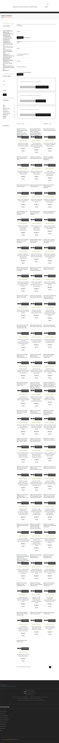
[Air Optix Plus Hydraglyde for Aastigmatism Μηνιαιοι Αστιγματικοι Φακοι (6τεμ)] (50, 297)
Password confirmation (21, 66)
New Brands (2, 728)
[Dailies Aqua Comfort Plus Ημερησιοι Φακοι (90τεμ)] (50, 268)
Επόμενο (55, 667)
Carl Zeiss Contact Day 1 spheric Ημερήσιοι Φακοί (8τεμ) (36, 173)
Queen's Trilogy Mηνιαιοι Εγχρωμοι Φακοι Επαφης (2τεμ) (49, 398)
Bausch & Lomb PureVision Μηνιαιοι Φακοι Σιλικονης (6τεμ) (50, 482)
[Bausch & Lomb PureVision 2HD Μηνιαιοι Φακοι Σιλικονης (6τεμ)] (23, 526)
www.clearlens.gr (29, 694)
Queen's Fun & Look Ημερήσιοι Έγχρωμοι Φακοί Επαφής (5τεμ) (23, 145)
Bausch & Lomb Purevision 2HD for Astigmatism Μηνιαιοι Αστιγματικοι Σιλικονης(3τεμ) (49, 512)
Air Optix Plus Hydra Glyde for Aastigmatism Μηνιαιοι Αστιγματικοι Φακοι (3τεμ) (23, 342)
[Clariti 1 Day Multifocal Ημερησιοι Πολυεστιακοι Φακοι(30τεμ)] (50, 158)
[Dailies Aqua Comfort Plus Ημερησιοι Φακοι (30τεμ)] (23, 296)
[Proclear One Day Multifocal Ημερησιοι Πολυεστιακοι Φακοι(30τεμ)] (23, 241)
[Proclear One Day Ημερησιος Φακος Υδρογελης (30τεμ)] (36, 613)
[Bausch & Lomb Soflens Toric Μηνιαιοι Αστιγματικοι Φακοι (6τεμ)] (23, 412)
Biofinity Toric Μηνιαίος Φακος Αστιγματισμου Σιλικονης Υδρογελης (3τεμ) (36, 600)
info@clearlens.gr (31, 693)
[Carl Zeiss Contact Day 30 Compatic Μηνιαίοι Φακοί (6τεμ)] (50, 129)
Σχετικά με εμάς (3, 711)
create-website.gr (9, 739)
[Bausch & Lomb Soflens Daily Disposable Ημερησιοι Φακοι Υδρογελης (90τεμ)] (23, 440)
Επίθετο (18, 48)
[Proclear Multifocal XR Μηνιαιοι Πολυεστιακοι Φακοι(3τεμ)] (36, 213)
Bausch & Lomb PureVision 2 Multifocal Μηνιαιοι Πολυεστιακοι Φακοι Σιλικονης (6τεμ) (23, 512)
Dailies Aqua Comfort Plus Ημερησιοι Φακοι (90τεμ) (49, 283)
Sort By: (18, 123)
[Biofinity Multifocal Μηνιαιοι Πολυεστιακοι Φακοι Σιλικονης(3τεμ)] (36, 241)
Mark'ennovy (5, 114)
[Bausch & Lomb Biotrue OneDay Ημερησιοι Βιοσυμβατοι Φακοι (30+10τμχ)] (23, 558)
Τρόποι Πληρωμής (4, 715)
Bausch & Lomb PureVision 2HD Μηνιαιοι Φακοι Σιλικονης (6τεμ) (23, 540)
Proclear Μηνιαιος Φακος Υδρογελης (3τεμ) (50, 628)
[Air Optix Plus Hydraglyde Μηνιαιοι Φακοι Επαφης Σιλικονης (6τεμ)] (50, 356)
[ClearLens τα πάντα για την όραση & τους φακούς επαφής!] (25, 6)
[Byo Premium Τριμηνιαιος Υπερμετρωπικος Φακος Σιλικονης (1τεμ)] (50, 584)
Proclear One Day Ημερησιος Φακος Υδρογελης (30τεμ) (36, 628)
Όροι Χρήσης (2, 724)
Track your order (3, 721)
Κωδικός (19, 31)
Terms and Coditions (27, 72)
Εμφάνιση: (46, 123)
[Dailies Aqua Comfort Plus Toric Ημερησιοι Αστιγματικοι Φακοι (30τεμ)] (23, 269)
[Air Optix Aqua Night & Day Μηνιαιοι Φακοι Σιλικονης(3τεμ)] (50, 326)
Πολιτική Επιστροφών (4, 719)
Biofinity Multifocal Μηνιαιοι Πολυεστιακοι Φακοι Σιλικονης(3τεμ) (36, 255)
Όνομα (18, 42)
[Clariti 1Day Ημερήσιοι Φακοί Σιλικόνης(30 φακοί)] (36, 185)
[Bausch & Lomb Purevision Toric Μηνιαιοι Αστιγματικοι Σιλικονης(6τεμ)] (23, 468)
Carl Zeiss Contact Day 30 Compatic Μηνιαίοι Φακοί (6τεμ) (50, 145)
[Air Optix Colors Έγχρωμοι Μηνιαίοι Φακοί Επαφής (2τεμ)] (36, 296)
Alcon (4, 105)
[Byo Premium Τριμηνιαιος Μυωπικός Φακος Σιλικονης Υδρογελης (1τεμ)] (23, 614)
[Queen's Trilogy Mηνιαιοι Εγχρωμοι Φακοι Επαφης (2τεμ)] (50, 384)
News (1, 730)
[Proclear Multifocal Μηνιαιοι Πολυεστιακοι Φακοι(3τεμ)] (50, 212)
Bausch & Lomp (6, 108)
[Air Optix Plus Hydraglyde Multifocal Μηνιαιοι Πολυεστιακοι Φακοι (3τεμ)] (23, 356)
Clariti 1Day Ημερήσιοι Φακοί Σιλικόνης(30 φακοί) (36, 201)
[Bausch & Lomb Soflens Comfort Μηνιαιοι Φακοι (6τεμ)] (50, 439)
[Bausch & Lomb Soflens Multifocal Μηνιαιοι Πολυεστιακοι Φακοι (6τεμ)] (36, 412)
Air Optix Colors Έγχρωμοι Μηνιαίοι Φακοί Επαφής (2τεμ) (36, 311)
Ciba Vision (5, 110)
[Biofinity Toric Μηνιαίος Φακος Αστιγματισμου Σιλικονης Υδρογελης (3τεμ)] (36, 584)
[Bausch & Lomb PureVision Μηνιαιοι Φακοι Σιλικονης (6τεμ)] (50, 467)
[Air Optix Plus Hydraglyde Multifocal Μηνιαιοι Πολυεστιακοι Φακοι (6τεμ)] (36, 356)
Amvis (4, 106)
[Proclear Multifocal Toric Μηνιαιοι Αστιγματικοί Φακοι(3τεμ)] (23, 213)
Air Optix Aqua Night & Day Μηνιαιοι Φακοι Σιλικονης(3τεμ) (50, 341)
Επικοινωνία (2, 713)
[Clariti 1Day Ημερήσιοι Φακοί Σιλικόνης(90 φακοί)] (23, 185)
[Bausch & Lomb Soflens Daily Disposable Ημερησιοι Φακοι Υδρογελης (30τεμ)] (36, 440)
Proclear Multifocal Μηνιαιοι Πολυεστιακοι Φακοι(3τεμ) (50, 227)
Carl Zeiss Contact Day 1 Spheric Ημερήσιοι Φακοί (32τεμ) (23, 173)
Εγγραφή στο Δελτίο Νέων (23, 54)
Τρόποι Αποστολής (4, 717)
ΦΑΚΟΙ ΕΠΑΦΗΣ (23, 140)
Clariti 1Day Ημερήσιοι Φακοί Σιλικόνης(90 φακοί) (23, 201)
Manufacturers (3, 726)
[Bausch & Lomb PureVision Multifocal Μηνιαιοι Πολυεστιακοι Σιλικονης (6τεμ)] (36, 468)
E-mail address (20, 25)
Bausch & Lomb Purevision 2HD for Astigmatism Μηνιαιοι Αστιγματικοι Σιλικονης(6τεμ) (36, 512)
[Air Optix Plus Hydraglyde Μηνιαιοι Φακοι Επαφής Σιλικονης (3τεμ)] (23, 384)
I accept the (24, 72)
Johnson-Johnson (6, 113)
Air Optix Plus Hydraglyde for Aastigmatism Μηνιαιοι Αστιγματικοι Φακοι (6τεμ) (50, 313)
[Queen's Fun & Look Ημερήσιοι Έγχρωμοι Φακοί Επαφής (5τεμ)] (23, 132)
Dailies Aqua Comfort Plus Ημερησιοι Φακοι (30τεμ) (23, 311)
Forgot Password (27, 37)
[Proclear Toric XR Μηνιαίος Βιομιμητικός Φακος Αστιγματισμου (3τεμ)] (36, 556)
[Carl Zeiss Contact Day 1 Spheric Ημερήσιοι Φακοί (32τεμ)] (23, 158)
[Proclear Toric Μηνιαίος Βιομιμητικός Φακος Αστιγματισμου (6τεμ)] (50, 556)
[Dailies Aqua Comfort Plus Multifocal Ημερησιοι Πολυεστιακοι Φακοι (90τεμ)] (36, 269)
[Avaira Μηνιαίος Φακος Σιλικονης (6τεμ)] (23, 641)
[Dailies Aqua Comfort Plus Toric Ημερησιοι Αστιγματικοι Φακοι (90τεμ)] (50, 241)
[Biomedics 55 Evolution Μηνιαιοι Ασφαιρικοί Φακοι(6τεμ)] (50, 186)
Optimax (4, 116)
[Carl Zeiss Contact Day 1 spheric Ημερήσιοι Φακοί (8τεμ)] (36, 157)
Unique (4, 118)
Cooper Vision (6, 111)
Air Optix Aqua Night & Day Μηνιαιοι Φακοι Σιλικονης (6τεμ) (36, 341)
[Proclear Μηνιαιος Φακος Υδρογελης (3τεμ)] (50, 613)
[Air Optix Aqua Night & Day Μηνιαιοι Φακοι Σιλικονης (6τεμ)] (36, 326)
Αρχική (2, 17)
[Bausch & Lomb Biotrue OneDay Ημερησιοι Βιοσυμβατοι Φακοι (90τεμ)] (50, 526)
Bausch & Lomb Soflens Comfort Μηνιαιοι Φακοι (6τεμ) (50, 454)
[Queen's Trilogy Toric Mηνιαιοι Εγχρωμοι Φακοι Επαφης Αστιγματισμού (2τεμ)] (36, 386)
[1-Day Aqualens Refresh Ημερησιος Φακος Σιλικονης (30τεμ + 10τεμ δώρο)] (36, 132)
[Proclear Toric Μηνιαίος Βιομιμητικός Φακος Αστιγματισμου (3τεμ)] (23, 584)
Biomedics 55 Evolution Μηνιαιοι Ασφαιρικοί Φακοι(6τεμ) (50, 201)
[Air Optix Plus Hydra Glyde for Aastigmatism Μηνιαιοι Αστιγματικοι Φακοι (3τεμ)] (23, 327)
